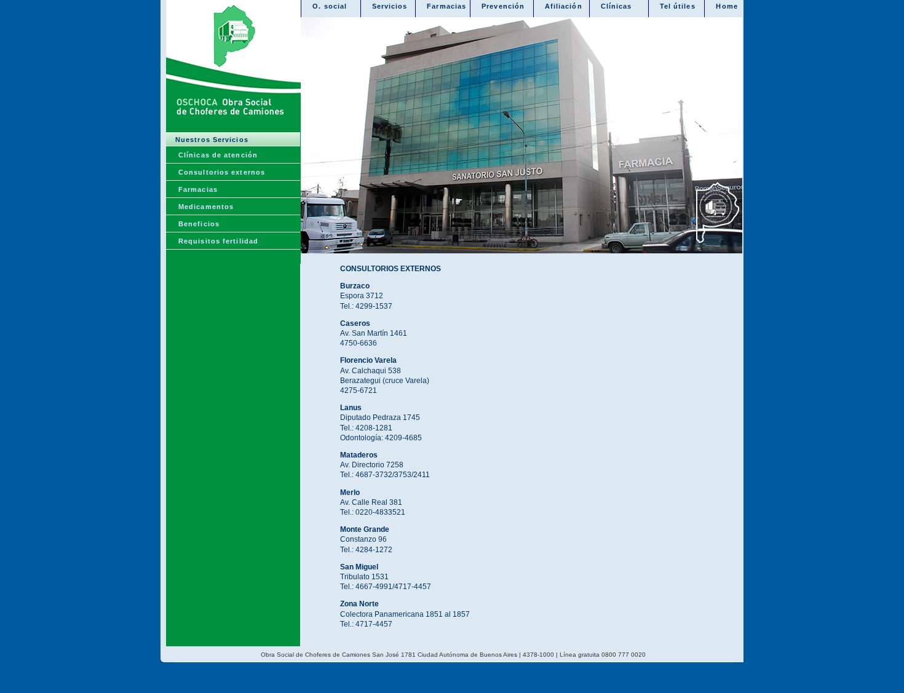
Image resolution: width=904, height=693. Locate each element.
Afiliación (563, 6)
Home (726, 6)
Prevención (503, 6)
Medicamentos (206, 206)
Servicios (390, 6)
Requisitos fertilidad (218, 241)
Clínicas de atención (218, 155)
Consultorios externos (221, 172)
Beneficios (199, 224)
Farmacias (198, 189)
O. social (329, 6)
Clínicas (616, 6)
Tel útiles (678, 6)
